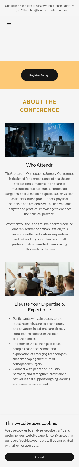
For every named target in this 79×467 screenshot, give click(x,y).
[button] (9, 25)
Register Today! (39, 75)
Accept (39, 457)
